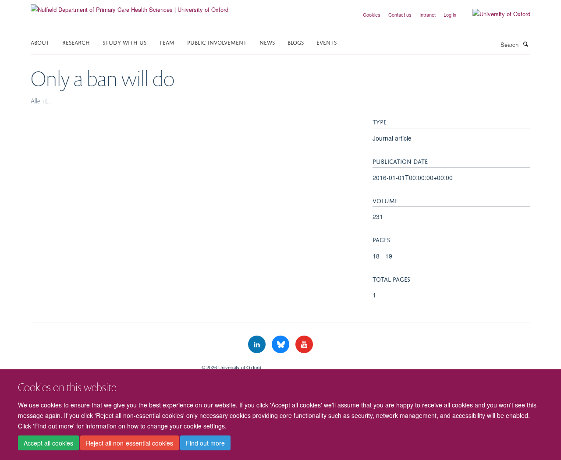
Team (166, 42)
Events (326, 42)
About (40, 42)
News (267, 42)
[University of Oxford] (494, 14)
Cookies (371, 14)
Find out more (205, 443)
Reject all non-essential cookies (129, 443)
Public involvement (217, 42)
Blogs (296, 42)
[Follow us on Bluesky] (281, 344)
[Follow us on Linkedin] (257, 344)
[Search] (525, 44)
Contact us (400, 14)
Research (76, 42)
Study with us (124, 42)
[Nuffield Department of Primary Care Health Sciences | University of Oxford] (129, 6)
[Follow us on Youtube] (304, 344)
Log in (450, 14)
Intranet (427, 14)
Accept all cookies (48, 443)
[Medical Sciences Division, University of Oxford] (109, 364)
